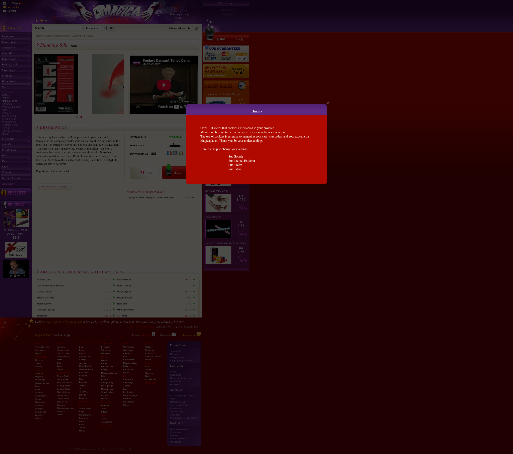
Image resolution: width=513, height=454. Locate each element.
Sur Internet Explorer (241, 160)
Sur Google (235, 156)
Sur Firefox (235, 165)
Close (328, 103)
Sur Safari (234, 169)
